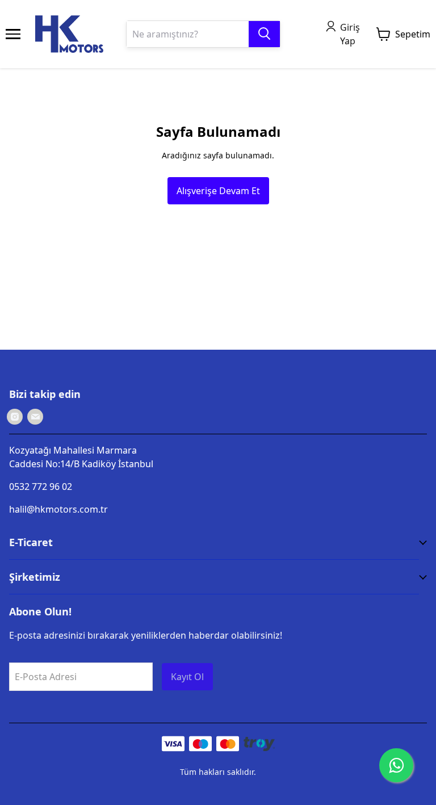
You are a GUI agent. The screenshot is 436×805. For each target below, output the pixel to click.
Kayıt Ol (187, 676)
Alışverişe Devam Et (218, 191)
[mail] (35, 417)
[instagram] (15, 417)
